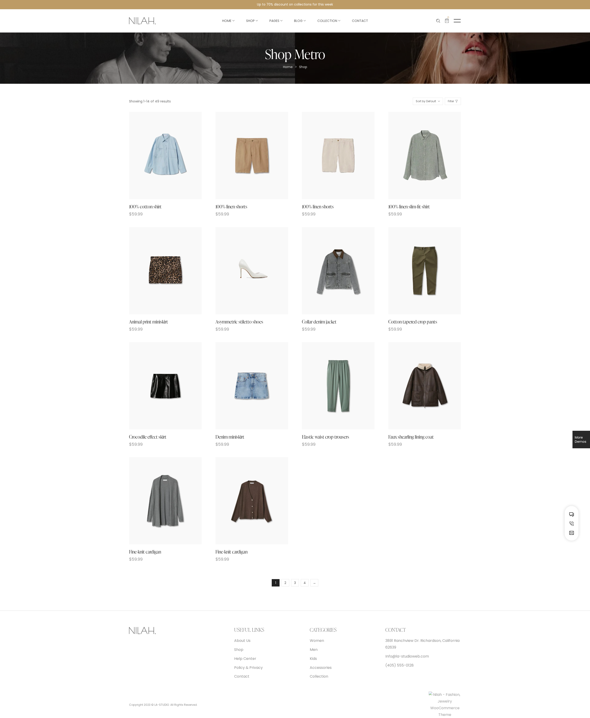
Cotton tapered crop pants (412, 321)
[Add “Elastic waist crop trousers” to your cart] (332, 385)
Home (288, 67)
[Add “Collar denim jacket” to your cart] (332, 270)
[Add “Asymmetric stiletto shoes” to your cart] (246, 270)
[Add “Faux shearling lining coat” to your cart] (419, 385)
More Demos (580, 439)
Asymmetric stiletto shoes (239, 321)
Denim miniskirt (229, 437)
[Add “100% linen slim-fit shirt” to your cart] (419, 155)
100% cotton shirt (145, 206)
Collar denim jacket (319, 321)
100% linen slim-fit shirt (409, 206)
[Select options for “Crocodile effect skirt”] (160, 385)
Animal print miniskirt (148, 321)
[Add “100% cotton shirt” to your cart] (160, 155)
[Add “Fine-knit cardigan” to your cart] (160, 500)
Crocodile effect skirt (147, 437)
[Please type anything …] (438, 21)
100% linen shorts (231, 206)
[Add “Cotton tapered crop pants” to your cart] (419, 270)
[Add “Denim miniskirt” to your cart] (246, 385)
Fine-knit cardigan (145, 551)
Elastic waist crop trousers (325, 437)
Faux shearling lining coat (411, 437)
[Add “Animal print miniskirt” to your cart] (160, 270)
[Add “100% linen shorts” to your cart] (246, 155)
